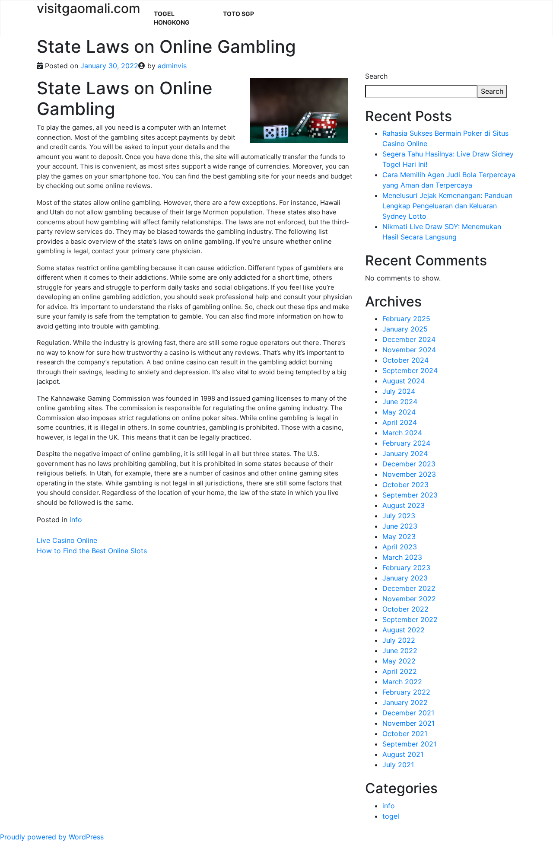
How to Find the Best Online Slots (92, 550)
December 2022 (408, 588)
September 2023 (410, 495)
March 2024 (402, 432)
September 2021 (409, 744)
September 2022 (410, 619)
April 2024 (399, 422)
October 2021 (404, 733)
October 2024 (405, 360)
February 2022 (406, 692)
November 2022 (409, 598)
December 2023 (408, 463)
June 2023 (399, 526)
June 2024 (399, 401)
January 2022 (405, 702)
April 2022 (399, 671)
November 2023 (409, 474)
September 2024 (410, 370)
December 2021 (408, 712)
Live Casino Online (67, 540)
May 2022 (399, 661)
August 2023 (403, 505)
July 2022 (398, 640)
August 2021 (402, 754)
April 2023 (399, 546)
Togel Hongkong (172, 18)
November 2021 (408, 723)
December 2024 (408, 339)
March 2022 (402, 681)
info (76, 519)
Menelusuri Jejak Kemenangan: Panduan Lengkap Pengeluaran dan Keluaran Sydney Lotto (447, 205)
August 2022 (403, 629)
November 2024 (409, 349)
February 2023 (406, 567)
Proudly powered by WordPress (52, 836)
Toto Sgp (238, 13)
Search (376, 76)
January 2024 (405, 453)
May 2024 (399, 412)
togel (390, 816)
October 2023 (405, 484)
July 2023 (398, 515)
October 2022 (405, 609)
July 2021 (398, 764)
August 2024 (403, 380)
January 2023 (405, 578)
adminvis (172, 65)
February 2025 (406, 318)
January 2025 (405, 329)
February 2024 (406, 443)
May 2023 (399, 536)
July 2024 (398, 391)
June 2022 (399, 650)
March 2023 (402, 557)
